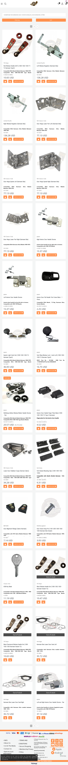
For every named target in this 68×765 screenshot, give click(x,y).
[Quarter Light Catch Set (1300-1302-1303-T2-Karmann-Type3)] (17, 334)
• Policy (21, 752)
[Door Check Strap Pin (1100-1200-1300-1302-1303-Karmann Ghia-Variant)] (50, 507)
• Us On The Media (9, 746)
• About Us (6, 743)
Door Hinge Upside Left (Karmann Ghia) (14, 181)
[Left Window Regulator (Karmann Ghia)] (50, 45)
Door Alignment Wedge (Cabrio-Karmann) (15, 529)
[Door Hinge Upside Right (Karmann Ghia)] (50, 160)
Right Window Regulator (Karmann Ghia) (14, 124)
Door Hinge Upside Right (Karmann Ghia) (48, 181)
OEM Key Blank (8, 586)
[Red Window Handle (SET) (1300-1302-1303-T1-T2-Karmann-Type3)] (17, 45)
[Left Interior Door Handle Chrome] (17, 276)
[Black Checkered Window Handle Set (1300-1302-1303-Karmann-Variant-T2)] (17, 623)
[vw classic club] (34, 4)
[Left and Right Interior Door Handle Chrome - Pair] (50, 681)
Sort (51, 20)
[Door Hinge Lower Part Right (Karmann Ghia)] (17, 218)
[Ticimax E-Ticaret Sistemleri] (34, 764)
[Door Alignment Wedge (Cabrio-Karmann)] (17, 507)
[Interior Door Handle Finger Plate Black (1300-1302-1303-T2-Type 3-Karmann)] (50, 392)
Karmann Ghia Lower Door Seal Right (14, 702)
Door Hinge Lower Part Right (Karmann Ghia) (16, 239)
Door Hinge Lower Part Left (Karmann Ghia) (49, 124)
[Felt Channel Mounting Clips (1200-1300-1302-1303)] (50, 450)
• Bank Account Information (8, 753)
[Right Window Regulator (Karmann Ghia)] (17, 102)
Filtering (17, 20)
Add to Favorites (5, 81)
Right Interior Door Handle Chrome (46, 239)
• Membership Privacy (26, 749)
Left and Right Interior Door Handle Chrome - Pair (50, 702)
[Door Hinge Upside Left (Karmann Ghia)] (17, 160)
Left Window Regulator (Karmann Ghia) (47, 66)
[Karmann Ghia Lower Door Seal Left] (50, 623)
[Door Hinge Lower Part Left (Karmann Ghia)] (50, 102)
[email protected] (39, 750)
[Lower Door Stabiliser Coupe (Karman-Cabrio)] (17, 450)
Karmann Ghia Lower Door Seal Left (47, 644)
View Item (10, 81)
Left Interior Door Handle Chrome (13, 297)
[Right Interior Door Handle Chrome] (50, 218)
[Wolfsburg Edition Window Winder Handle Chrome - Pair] (17, 392)
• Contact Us (7, 749)
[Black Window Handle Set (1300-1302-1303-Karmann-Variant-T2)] (50, 565)
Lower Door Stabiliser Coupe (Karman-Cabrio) (16, 471)
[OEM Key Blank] (17, 565)
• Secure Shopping (25, 746)
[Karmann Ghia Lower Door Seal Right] (17, 681)
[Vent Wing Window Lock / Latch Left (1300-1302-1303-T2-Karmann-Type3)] (50, 334)
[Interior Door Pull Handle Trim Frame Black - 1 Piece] (50, 276)
